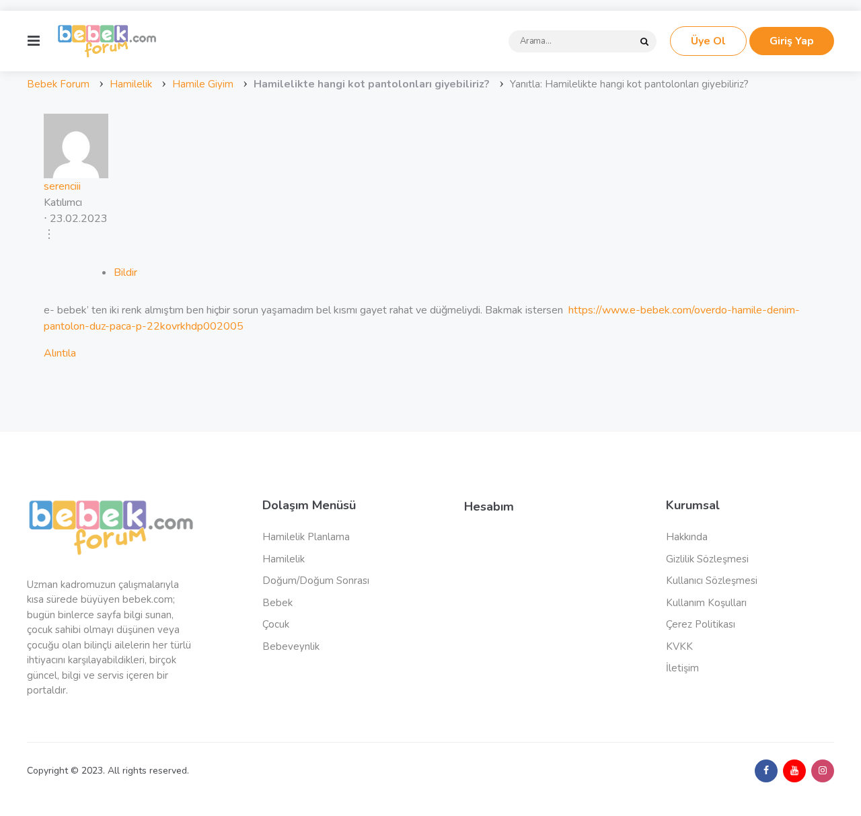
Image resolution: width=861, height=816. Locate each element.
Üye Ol (708, 41)
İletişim (682, 668)
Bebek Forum (58, 84)
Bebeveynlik (291, 646)
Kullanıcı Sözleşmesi (711, 580)
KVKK (679, 646)
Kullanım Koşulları (706, 602)
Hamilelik (131, 84)
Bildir (125, 272)
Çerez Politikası (700, 624)
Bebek (277, 602)
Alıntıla (60, 353)
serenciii (62, 186)
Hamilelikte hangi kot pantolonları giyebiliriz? (372, 84)
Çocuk (275, 624)
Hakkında (687, 537)
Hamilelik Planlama (306, 537)
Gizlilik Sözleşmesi (707, 559)
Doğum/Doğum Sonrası (315, 580)
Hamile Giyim (202, 84)
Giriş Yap (792, 41)
